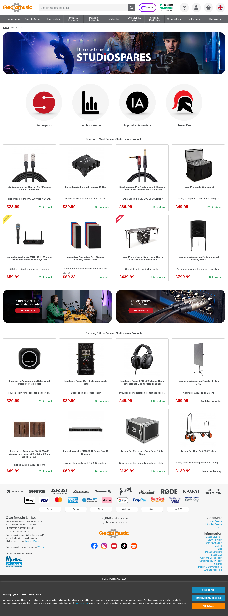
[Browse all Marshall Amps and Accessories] (149, 491)
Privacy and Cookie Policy (210, 558)
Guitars (50, 509)
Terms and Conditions (212, 552)
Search (131, 7)
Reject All (208, 590)
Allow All (208, 606)
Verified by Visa (175, 500)
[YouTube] (114, 548)
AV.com (40, 547)
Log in (219, 527)
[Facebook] (94, 548)
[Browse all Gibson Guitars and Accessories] (127, 491)
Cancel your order (214, 537)
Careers (218, 546)
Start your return (215, 540)
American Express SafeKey (192, 500)
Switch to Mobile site (213, 570)
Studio (152, 509)
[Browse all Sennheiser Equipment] (17, 491)
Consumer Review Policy (210, 561)
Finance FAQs (216, 555)
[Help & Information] (184, 7)
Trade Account (215, 521)
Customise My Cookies (208, 598)
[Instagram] (104, 548)
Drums (76, 509)
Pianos (101, 509)
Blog (220, 549)
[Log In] (196, 7)
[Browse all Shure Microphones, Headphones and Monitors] (39, 491)
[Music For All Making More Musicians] (14, 561)
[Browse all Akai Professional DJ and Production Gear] (61, 491)
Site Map (218, 564)
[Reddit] (134, 548)
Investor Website (32, 541)
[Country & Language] (220, 7)
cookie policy (82, 603)
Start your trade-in (214, 543)
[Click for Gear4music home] (17, 7)
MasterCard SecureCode (158, 500)
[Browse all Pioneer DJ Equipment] (105, 491)
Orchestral (127, 509)
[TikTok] (124, 548)
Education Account (213, 524)
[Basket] (208, 7)
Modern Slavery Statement (210, 567)
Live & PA (178, 509)
